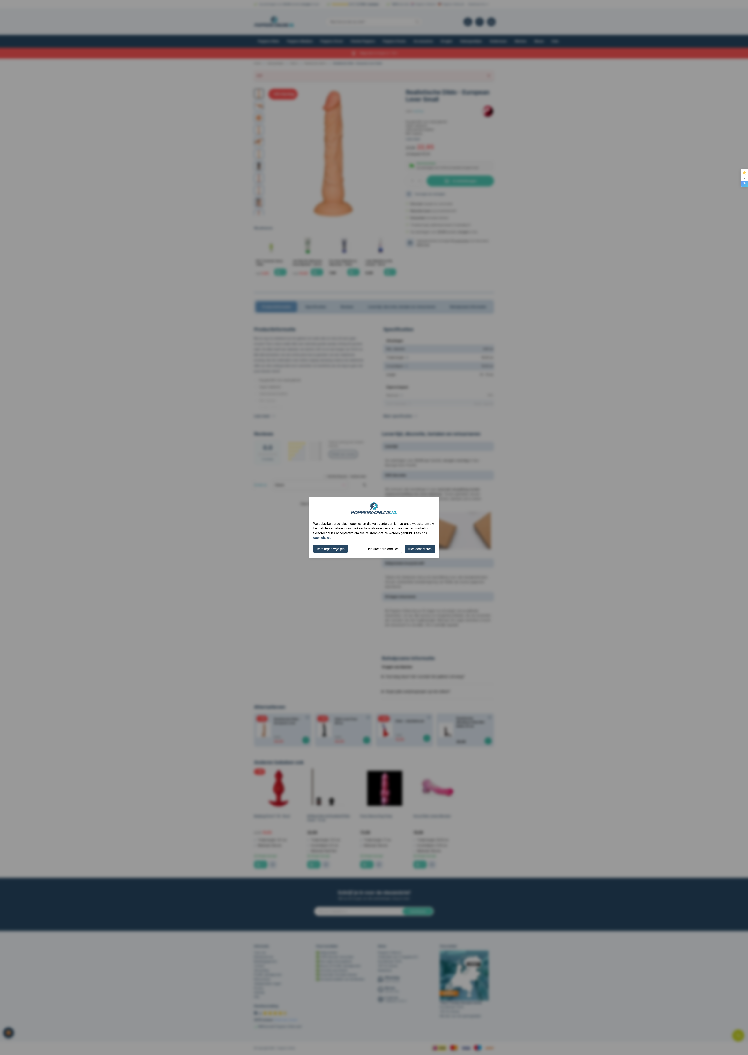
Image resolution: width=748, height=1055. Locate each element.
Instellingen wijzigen (330, 549)
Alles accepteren (420, 549)
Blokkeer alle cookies (383, 549)
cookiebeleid (322, 538)
